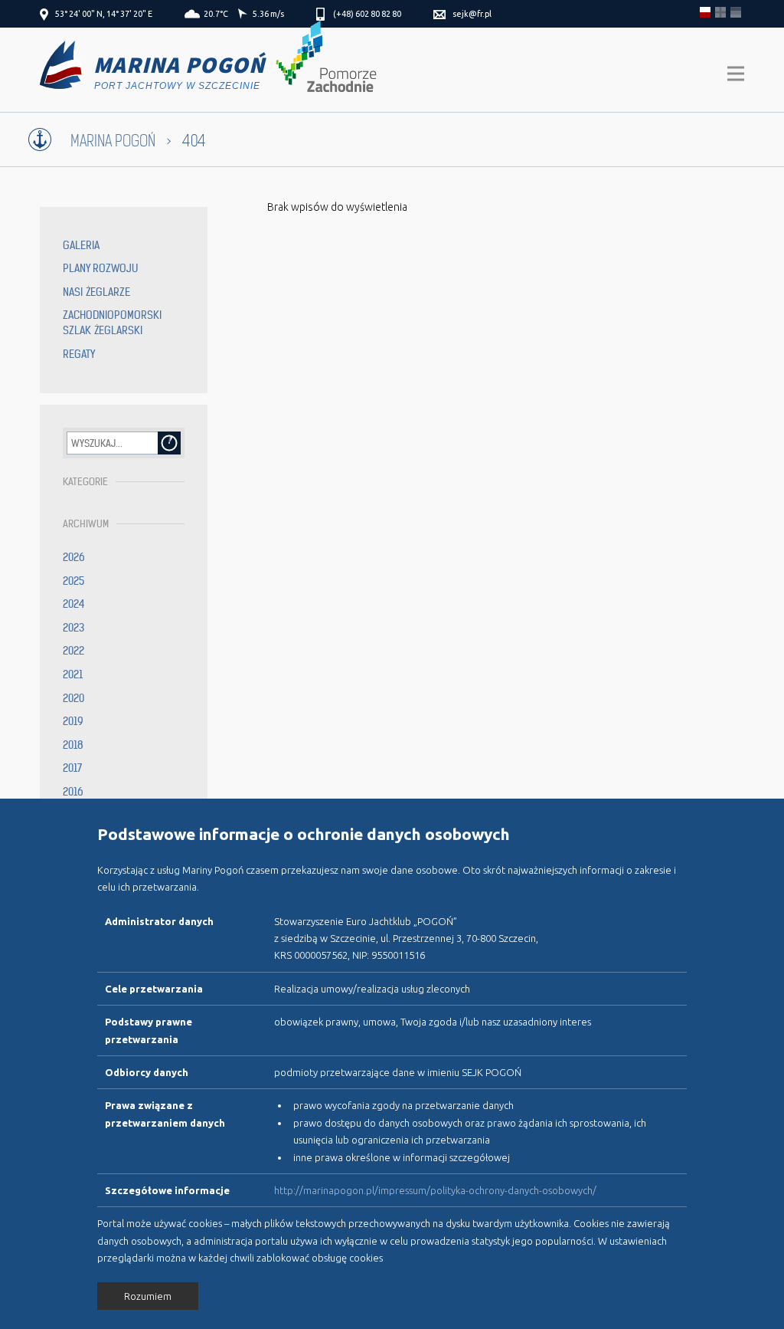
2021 (73, 674)
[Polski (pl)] (705, 12)
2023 (73, 628)
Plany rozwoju (100, 268)
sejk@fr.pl (472, 13)
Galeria (81, 245)
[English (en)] (720, 12)
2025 (73, 581)
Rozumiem (148, 1296)
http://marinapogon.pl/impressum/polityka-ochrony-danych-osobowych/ (435, 1190)
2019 (73, 721)
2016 (73, 792)
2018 (73, 745)
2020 (73, 698)
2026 (74, 557)
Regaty (79, 354)
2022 (73, 651)
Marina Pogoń (112, 141)
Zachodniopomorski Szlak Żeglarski (112, 322)
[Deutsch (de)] (735, 12)
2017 (72, 768)
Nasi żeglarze (96, 292)
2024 (74, 604)
